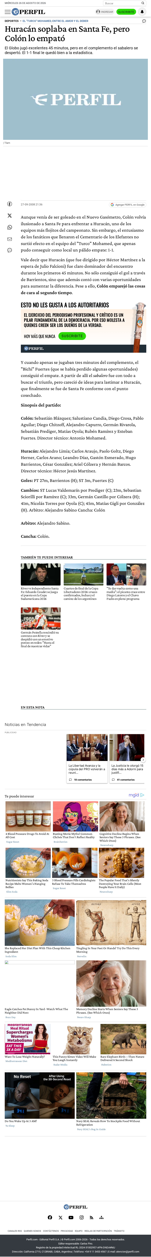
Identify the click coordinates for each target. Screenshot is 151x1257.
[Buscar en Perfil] (143, 3)
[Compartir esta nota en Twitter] (9, 215)
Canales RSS (15, 1231)
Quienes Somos (32, 1231)
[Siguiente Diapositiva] (143, 759)
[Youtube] (71, 1218)
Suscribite (126, 12)
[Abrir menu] (8, 12)
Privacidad (67, 1231)
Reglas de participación (98, 1231)
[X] (60, 1217)
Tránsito (119, 1231)
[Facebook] (50, 1217)
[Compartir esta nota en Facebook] (9, 203)
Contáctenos (51, 1231)
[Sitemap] (101, 1218)
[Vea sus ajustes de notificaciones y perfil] (142, 12)
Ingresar (107, 11)
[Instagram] (82, 1217)
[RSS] (91, 1218)
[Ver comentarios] (143, 22)
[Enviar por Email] (9, 239)
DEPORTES (12, 21)
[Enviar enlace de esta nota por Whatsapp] (9, 227)
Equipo (79, 1231)
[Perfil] (75, 1208)
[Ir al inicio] (28, 11)
